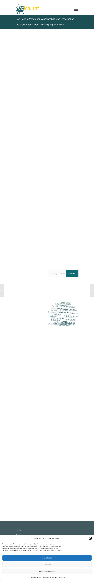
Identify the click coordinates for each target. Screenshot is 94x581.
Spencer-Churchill (69, 310)
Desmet (57, 314)
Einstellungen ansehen (47, 571)
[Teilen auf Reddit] (75, 252)
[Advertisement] (63, 357)
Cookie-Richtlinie (35, 577)
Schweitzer (71, 307)
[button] (90, 538)
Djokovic (67, 314)
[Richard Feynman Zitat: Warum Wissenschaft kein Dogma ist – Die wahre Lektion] (25, 473)
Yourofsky (59, 306)
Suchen (72, 273)
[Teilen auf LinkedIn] (54, 252)
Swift (53, 318)
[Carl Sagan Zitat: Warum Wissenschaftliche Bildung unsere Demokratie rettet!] (25, 430)
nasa (18, 184)
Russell (55, 306)
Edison (53, 308)
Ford (55, 322)
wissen (69, 181)
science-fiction (43, 184)
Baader (60, 308)
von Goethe (63, 312)
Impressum (61, 577)
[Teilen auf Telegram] (36, 259)
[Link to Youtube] (57, 259)
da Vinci (55, 310)
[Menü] (75, 9)
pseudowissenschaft (54, 181)
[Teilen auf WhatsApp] (40, 252)
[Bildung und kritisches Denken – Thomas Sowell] (92, 290)
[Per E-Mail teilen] (43, 259)
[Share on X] (33, 252)
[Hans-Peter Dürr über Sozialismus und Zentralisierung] (2, 290)
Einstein (70, 319)
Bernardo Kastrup (65, 308)
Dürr (72, 313)
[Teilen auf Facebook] (19, 252)
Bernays (74, 316)
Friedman (56, 320)
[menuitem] (75, 9)
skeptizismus (28, 184)
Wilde (53, 316)
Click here (47, 196)
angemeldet (31, 419)
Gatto (64, 321)
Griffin (67, 316)
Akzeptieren (47, 558)
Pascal (60, 304)
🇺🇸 (39, 196)
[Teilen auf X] (26, 252)
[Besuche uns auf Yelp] (50, 259)
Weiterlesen (21, 461)
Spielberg (52, 312)
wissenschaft (36, 181)
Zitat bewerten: (47, 216)
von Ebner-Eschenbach (61, 323)
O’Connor (65, 306)
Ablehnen (47, 565)
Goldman (61, 318)
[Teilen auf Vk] (68, 252)
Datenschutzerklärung (49, 577)
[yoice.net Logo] (28, 9)
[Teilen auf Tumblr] (61, 252)
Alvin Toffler (66, 303)
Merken (21, 204)
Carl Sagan (22, 138)
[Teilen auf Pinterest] (47, 252)
